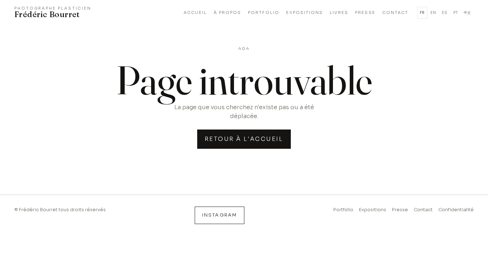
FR (422, 12)
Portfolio (343, 210)
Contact (423, 210)
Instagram (219, 215)
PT (455, 12)
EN (433, 12)
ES (444, 12)
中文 (467, 12)
